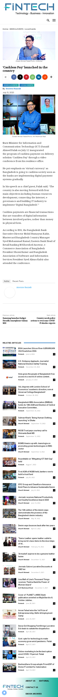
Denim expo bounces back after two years (36, 525)
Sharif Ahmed (23, 423)
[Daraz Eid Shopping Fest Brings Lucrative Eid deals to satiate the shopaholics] (9, 631)
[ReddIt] (45, 77)
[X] (20, 77)
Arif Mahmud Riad (25, 588)
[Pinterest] (26, 77)
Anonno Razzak (13, 89)
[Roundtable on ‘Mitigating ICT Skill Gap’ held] (9, 462)
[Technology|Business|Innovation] (29, 8)
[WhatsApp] (32, 77)
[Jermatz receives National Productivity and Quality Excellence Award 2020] (9, 500)
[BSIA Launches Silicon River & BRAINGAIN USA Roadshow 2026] (9, 351)
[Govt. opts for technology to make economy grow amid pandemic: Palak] (9, 642)
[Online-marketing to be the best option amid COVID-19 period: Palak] (9, 654)
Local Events (30, 29)
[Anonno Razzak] (9, 292)
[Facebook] (14, 77)
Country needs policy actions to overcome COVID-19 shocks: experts (43, 320)
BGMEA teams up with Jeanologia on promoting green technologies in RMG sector (35, 446)
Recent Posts (18, 281)
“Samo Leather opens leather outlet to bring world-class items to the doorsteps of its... (36, 541)
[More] (51, 77)
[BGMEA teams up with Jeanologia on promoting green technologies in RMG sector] (9, 446)
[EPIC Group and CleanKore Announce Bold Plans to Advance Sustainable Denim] (9, 487)
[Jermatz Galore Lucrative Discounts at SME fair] (9, 570)
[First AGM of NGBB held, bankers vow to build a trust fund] (9, 475)
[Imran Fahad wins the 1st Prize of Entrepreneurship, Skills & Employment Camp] (9, 613)
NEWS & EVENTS (16, 29)
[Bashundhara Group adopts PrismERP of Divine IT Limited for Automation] (9, 667)
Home (5, 29)
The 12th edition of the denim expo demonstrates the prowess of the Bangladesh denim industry (33, 512)
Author (6, 281)
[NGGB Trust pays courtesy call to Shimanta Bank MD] (9, 433)
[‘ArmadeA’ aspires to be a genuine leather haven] (9, 557)
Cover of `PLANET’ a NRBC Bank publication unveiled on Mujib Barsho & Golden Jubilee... (35, 597)
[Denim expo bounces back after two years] (9, 528)
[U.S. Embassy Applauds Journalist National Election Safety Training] (9, 364)
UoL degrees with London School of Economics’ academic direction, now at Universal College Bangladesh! (35, 389)
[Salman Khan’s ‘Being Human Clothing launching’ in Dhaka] (9, 421)
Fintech (21, 354)
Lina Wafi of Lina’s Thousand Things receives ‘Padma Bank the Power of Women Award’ (34, 582)
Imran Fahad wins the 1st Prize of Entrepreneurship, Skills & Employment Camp (35, 613)
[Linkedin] (38, 77)
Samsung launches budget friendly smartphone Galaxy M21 (15, 320)
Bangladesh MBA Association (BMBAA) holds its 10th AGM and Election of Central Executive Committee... (36, 405)
